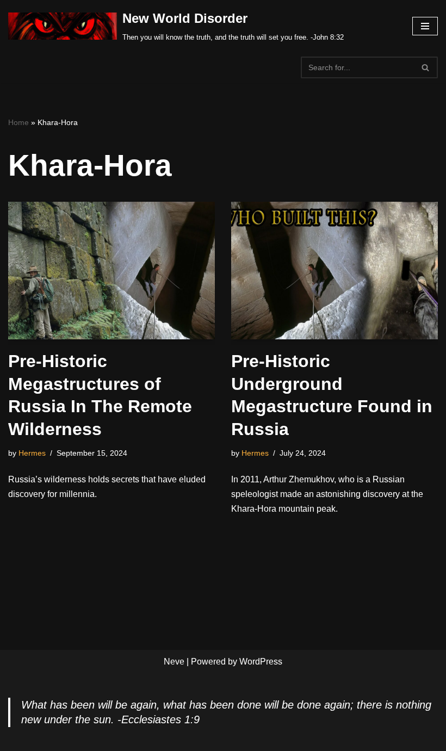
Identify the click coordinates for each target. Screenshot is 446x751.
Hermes (32, 453)
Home (18, 122)
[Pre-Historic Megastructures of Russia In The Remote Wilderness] (111, 270)
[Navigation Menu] (425, 26)
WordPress (260, 661)
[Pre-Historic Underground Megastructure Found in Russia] (334, 270)
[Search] (425, 67)
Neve (174, 661)
